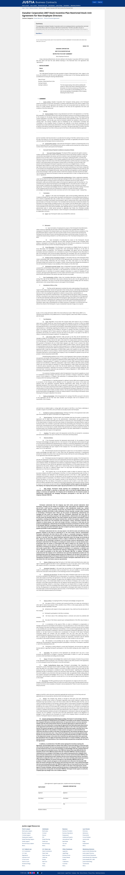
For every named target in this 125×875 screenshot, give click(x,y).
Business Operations (68, 833)
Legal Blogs (65, 853)
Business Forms (66, 855)
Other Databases (67, 849)
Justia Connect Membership (89, 851)
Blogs (84, 841)
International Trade (67, 839)
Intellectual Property (68, 837)
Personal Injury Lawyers (28, 843)
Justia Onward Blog (87, 861)
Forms (27, 8)
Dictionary (85, 831)
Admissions (85, 833)
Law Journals (86, 839)
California (44, 857)
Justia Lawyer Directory (88, 853)
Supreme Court (26, 857)
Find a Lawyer (25, 5)
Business (65, 829)
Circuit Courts (25, 859)
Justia (23, 8)
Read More (39, 33)
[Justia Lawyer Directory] (41, 873)
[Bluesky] (38, 873)
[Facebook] (32, 873)
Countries (65, 863)
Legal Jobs (65, 851)
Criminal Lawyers (26, 835)
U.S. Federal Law (27, 849)
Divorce (44, 835)
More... (23, 845)
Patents (64, 859)
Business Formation (67, 831)
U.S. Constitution (26, 851)
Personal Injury (46, 843)
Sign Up (100, 2)
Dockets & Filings (26, 863)
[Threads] (36, 873)
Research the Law (42, 5)
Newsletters (66, 5)
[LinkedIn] (28, 873)
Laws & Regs (59, 5)
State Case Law (46, 855)
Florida (44, 859)
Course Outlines (87, 837)
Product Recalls (66, 857)
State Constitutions (47, 851)
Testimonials (86, 863)
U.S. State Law (46, 849)
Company (74, 873)
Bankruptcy (45, 831)
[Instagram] (34, 873)
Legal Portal (68, 873)
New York (44, 861)
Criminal (44, 833)
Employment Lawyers (27, 837)
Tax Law (65, 843)
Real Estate (65, 841)
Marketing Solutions (76, 5)
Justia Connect (60, 873)
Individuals (45, 829)
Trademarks (65, 861)
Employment (66, 835)
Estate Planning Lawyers (28, 839)
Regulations (25, 855)
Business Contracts (34, 8)
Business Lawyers (26, 833)
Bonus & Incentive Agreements (51, 18)
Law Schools (51, 5)
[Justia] (28, 2)
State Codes (45, 853)
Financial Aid (86, 835)
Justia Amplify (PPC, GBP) (89, 859)
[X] (39, 873)
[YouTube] (30, 873)
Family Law (45, 841)
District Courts (25, 861)
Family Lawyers (25, 841)
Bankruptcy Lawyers (27, 831)
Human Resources (38, 18)
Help (78, 873)
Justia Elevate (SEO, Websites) (90, 857)
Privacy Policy (91, 873)
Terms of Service (84, 873)
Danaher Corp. (42, 8)
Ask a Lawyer (33, 5)
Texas (43, 863)
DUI (43, 837)
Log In (94, 2)
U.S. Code (24, 853)
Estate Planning (46, 839)
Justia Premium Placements (89, 855)
